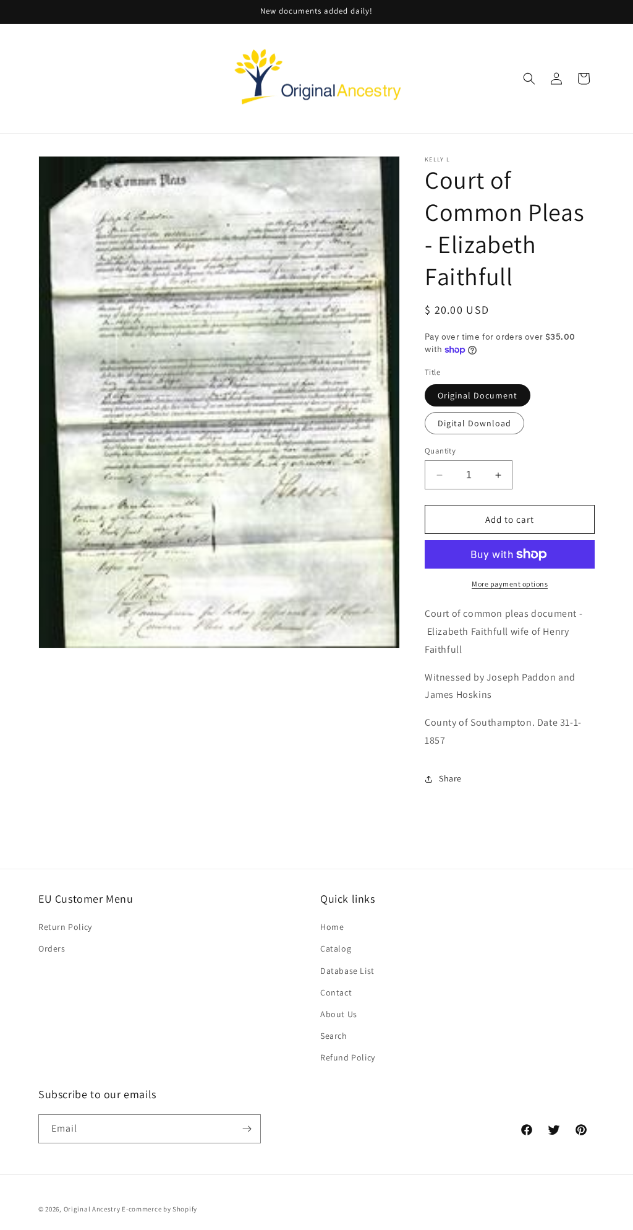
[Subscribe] (246, 1128)
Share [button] (450, 778)
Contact (336, 992)
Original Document (477, 395)
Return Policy (65, 926)
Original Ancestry (92, 1209)
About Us (338, 1014)
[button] (529, 78)
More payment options (510, 583)
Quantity (440, 450)
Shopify (184, 1209)
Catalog (335, 948)
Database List (347, 970)
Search (333, 1035)
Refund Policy (347, 1057)
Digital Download (474, 423)
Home (332, 926)
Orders (52, 948)
